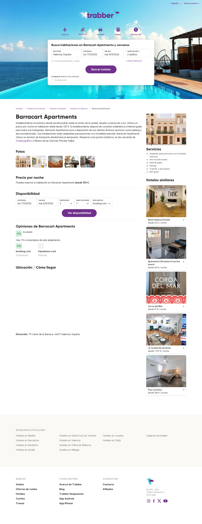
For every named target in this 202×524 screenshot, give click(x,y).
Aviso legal (151, 495)
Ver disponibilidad (79, 212)
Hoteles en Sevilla (25, 449)
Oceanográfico (24, 140)
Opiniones (42, 255)
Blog (61, 489)
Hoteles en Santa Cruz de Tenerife (77, 435)
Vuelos (20, 484)
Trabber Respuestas (71, 493)
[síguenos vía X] (159, 502)
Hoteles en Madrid (25, 435)
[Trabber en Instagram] (148, 502)
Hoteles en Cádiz (112, 440)
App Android (66, 498)
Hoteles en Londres (113, 435)
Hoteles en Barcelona (27, 440)
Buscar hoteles (101, 69)
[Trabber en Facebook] (154, 502)
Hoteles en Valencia (69, 440)
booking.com (60, 80)
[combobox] (66, 53)
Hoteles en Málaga (69, 449)
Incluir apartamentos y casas (67, 61)
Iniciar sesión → (191, 3)
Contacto (108, 484)
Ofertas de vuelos (26, 489)
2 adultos (132, 54)
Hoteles (20, 493)
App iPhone (66, 503)
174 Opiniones (22, 255)
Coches (20, 498)
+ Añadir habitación (134, 61)
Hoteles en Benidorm (27, 445)
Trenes (20, 503)
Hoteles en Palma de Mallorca (75, 445)
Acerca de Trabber (70, 484)
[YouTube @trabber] (165, 502)
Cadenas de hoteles (156, 435)
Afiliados (108, 489)
